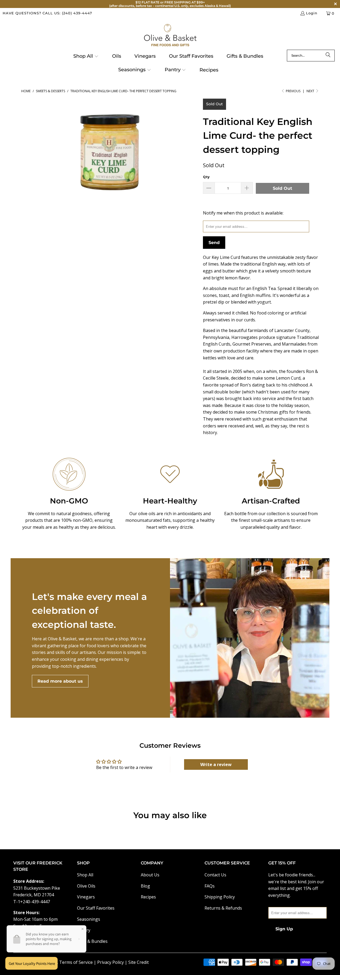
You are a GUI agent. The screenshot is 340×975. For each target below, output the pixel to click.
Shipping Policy (220, 897)
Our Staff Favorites (95, 908)
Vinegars (86, 897)
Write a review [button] (216, 764)
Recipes (148, 897)
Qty (206, 176)
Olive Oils (86, 886)
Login (311, 13)
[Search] (328, 55)
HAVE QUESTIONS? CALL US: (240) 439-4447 (47, 13)
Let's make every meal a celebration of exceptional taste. (89, 610)
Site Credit (138, 962)
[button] (86, 57)
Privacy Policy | (112, 962)
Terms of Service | (78, 962)
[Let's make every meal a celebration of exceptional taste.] (249, 638)
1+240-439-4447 (34, 902)
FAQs (210, 886)
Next (311, 91)
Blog (145, 886)
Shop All (85, 875)
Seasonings (88, 919)
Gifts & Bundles (92, 941)
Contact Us (215, 875)
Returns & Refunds (223, 908)
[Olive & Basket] (170, 35)
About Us (150, 875)
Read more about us (60, 681)
